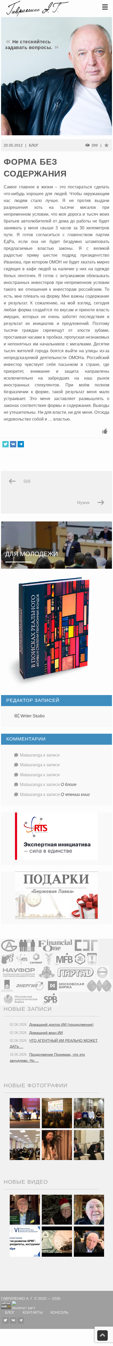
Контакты (33, 1312)
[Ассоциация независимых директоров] (27, 945)
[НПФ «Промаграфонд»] (102, 972)
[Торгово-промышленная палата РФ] (48, 958)
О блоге (68, 784)
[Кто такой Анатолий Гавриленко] (89, 1241)
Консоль (59, 1312)
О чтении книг (75, 794)
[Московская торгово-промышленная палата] (92, 958)
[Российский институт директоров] (7, 985)
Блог (34, 145)
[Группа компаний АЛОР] (9, 945)
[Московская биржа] (66, 985)
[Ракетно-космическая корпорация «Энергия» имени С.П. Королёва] (30, 985)
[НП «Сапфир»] (36, 958)
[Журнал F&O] (54, 945)
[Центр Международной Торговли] (99, 985)
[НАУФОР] (19, 972)
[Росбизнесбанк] (7, 958)
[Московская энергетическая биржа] (20, 998)
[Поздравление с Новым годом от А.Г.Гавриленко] (25, 1209)
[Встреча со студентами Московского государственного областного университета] (25, 1145)
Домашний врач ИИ (46, 1033)
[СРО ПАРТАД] (75, 972)
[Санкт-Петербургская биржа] (50, 998)
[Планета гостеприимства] (47, 972)
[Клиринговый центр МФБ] (64, 958)
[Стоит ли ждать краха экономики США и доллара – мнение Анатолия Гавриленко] (57, 1241)
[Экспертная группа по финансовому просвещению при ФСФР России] (86, 945)
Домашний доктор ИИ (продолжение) (61, 1024)
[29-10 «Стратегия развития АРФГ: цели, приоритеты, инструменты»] (25, 1241)
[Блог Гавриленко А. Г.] (37, 8)
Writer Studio (32, 716)
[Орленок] (89, 1113)
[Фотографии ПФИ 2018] (25, 1113)
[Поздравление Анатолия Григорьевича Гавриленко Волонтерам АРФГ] (57, 1209)
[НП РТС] (22, 958)
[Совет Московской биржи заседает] (89, 1145)
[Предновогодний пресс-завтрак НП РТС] (57, 1145)
